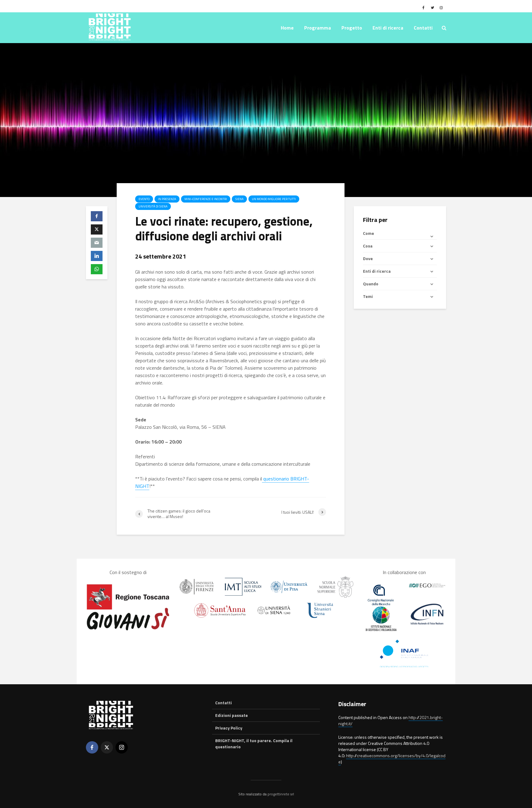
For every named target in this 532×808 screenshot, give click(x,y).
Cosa (368, 246)
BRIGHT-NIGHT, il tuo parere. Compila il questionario (253, 743)
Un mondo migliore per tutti (274, 199)
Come (368, 233)
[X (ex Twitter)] (107, 747)
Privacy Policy (228, 728)
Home (287, 27)
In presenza (167, 199)
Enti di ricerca (377, 271)
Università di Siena (153, 206)
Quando (370, 283)
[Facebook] (92, 747)
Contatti (423, 27)
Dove (368, 258)
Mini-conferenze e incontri (205, 199)
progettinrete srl (281, 794)
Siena (239, 199)
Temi (368, 296)
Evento (144, 199)
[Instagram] (121, 747)
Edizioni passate (231, 715)
